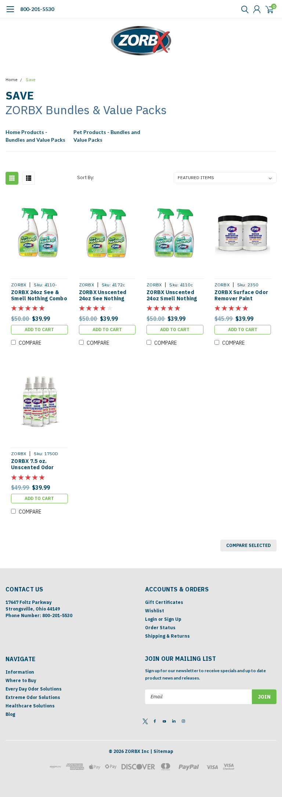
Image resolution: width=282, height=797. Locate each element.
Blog (10, 714)
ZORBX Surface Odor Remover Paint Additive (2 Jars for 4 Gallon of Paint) (242, 295)
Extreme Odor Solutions (33, 697)
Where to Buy (21, 680)
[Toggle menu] (10, 13)
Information (20, 672)
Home (12, 79)
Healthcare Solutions (30, 706)
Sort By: (85, 177)
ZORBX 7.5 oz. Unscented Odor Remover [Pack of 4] (37, 464)
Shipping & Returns (167, 636)
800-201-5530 (37, 9)
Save (31, 79)
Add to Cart (39, 329)
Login (151, 619)
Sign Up (172, 619)
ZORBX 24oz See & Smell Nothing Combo (39, 295)
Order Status (160, 627)
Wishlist (154, 610)
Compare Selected (248, 545)
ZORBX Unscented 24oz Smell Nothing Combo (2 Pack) (172, 295)
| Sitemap (161, 751)
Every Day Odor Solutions (34, 689)
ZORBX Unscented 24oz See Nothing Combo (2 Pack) (103, 295)
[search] (243, 9)
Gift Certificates (164, 602)
